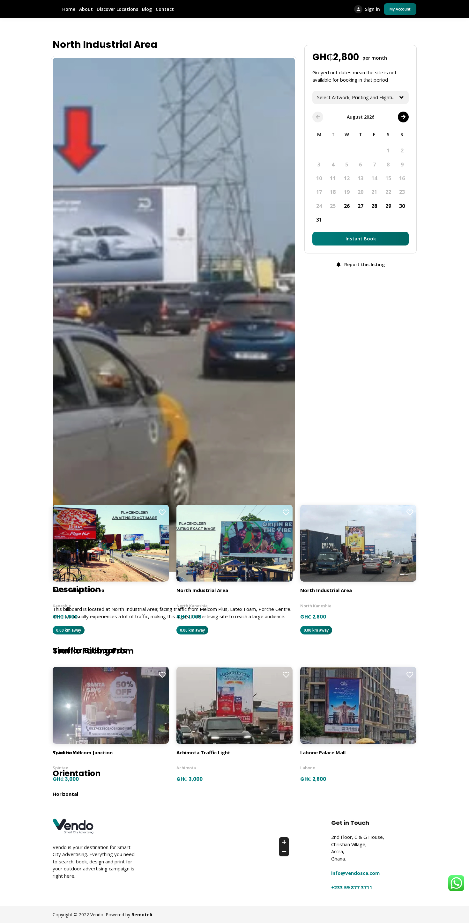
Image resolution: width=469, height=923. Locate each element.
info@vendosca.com (355, 873)
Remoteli (141, 915)
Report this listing (364, 264)
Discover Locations (117, 9)
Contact (165, 9)
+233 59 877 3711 (351, 887)
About (86, 9)
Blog (147, 9)
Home (68, 9)
